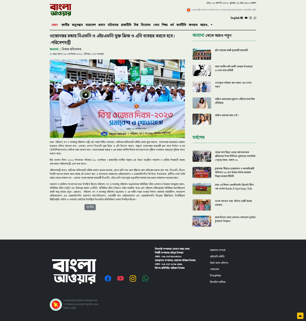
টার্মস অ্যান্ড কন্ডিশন (219, 263)
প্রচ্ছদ (55, 25)
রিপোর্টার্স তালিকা (218, 282)
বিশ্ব (136, 25)
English (235, 18)
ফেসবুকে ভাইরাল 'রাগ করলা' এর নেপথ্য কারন (233, 85)
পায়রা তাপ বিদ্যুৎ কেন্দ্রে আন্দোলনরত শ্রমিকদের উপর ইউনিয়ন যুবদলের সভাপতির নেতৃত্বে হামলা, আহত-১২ (235, 156)
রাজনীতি (126, 25)
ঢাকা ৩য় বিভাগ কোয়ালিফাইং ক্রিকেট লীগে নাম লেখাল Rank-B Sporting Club (234, 187)
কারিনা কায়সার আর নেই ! (227, 115)
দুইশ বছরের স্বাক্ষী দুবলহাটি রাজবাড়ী (231, 50)
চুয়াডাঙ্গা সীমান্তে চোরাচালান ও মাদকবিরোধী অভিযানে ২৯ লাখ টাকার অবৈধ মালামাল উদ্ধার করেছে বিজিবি (234, 172)
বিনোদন (146, 25)
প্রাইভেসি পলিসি (217, 257)
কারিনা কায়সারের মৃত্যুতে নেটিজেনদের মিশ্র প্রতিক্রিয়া (235, 101)
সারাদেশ (90, 25)
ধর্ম (172, 25)
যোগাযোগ (214, 269)
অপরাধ (193, 25)
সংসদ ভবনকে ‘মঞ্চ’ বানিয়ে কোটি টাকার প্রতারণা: (233, 203)
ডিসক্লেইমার (215, 276)
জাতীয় (65, 25)
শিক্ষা (165, 25)
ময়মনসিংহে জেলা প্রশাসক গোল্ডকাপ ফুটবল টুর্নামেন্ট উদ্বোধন (235, 219)
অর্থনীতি (181, 25)
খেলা (156, 25)
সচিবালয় (113, 25)
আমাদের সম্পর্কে (217, 250)
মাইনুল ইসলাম (176, 253)
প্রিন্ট (91, 207)
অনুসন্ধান (77, 25)
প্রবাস (101, 25)
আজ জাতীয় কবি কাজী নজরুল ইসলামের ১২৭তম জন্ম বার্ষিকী (233, 69)
